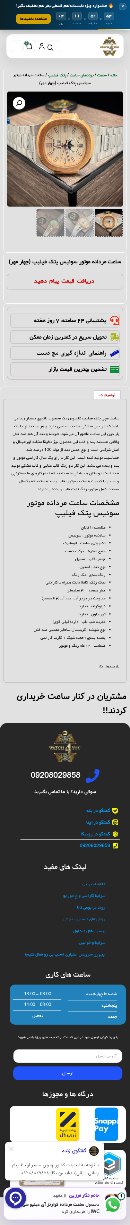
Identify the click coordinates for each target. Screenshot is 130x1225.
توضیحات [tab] (107, 395)
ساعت (102, 75)
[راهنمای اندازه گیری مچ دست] (114, 353)
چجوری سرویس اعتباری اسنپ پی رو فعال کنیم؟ (65, 954)
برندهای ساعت (82, 75)
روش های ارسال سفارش (84, 919)
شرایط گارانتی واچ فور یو (84, 896)
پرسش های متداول (89, 931)
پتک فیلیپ (57, 75)
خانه (113, 75)
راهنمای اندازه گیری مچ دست (71, 353)
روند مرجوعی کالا (91, 907)
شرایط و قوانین (92, 943)
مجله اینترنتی (94, 884)
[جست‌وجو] (54, 46)
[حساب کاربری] (42, 46)
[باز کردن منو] (17, 46)
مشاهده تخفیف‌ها (33, 19)
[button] (19, 103)
